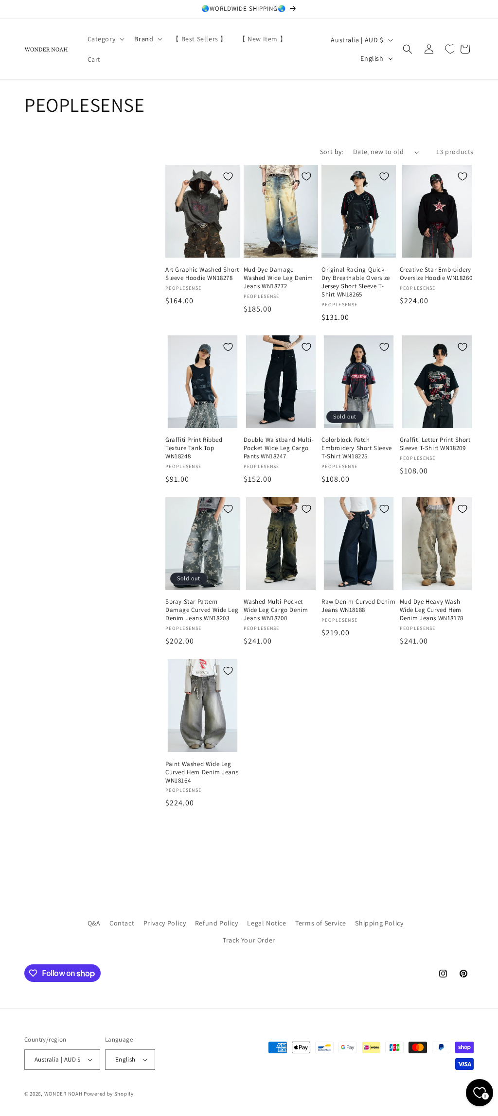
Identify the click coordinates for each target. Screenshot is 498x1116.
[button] (105, 39)
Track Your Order (249, 940)
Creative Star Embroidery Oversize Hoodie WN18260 (436, 274)
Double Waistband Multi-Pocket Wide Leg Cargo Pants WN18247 (279, 448)
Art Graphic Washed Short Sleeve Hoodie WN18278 (202, 274)
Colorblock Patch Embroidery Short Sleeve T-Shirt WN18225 (356, 448)
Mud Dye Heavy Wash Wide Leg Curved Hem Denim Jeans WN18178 (431, 610)
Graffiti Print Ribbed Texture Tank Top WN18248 (194, 448)
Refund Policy (216, 923)
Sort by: (331, 151)
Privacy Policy (164, 923)
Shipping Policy (379, 923)
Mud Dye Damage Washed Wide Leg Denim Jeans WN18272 (279, 278)
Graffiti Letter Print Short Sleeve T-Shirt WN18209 (435, 444)
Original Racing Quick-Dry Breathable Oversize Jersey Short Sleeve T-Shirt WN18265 (355, 282)
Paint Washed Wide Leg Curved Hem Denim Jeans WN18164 (201, 772)
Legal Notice (266, 923)
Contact (121, 923)
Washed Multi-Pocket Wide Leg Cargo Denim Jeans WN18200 (276, 610)
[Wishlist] (450, 49)
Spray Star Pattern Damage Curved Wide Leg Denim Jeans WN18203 (201, 610)
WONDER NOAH (63, 1093)
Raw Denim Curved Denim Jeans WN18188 (358, 606)
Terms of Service (320, 923)
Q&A (94, 923)
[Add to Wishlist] (228, 176)
